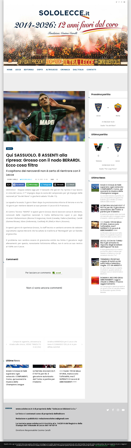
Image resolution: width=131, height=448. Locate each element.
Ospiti (40, 69)
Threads (60, 185)
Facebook (20, 185)
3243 (37, 369)
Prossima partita (100, 94)
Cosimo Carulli (12, 179)
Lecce (18, 69)
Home (9, 69)
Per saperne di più (101, 445)
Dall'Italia (78, 69)
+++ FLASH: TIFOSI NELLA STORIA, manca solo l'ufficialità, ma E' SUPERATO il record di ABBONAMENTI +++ (70, 376)
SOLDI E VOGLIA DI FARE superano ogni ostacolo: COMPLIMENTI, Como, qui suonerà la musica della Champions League (17, 378)
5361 (64, 369)
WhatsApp (33, 185)
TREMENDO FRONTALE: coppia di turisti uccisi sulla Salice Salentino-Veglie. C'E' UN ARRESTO (111, 262)
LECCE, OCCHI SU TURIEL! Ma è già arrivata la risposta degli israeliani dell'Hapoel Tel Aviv (111, 243)
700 (10, 369)
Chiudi (113, 445)
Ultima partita (99, 134)
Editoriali (29, 69)
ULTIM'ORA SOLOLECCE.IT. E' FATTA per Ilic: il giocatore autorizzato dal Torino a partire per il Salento (44, 376)
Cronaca (65, 69)
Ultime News (98, 177)
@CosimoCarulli (26, 179)
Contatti (91, 69)
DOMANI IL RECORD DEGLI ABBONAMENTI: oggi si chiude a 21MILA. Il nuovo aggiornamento (111, 280)
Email (72, 185)
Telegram (47, 185)
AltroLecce (51, 69)
